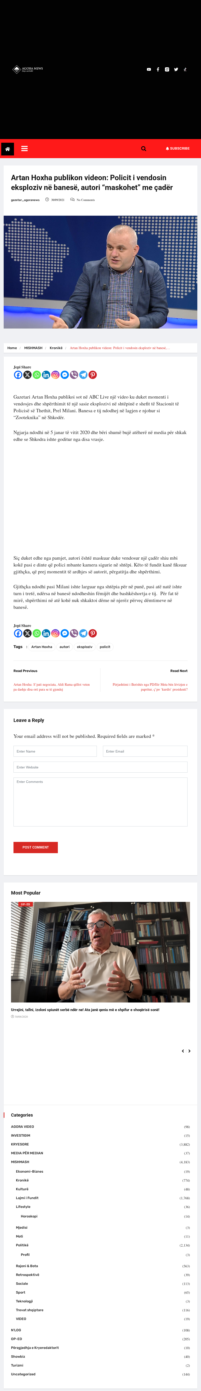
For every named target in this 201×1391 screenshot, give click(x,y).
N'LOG (16, 1330)
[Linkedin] (46, 375)
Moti (19, 1236)
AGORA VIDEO (22, 1127)
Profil (25, 1255)
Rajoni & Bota (27, 1266)
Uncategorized (23, 1374)
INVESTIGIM (20, 1135)
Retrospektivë (27, 1275)
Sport (20, 1292)
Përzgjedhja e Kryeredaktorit (35, 1348)
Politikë (22, 1245)
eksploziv (84, 647)
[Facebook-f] (158, 69)
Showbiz (18, 1357)
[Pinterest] (92, 375)
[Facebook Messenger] (65, 375)
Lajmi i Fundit (27, 1198)
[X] (27, 375)
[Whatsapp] (37, 375)
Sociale (22, 1284)
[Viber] (74, 375)
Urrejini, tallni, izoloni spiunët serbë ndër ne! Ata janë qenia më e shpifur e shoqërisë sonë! (85, 1010)
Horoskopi (29, 1216)
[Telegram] (83, 375)
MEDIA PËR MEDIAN (27, 1153)
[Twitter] (176, 69)
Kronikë (56, 348)
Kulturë (22, 1189)
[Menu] (84, 148)
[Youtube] (149, 69)
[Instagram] (55, 375)
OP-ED (25, 904)
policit (105, 647)
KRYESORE (20, 1144)
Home (12, 348)
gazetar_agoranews (25, 200)
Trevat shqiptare (29, 1310)
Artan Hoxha (41, 647)
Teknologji (24, 1301)
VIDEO (21, 1319)
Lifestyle (23, 1207)
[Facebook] (18, 375)
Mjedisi (21, 1228)
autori (65, 647)
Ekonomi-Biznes (29, 1171)
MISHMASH (33, 348)
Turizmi (17, 1365)
